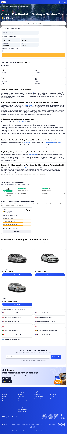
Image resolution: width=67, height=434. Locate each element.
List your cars (5, 402)
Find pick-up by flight (15, 28)
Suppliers (4, 398)
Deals (3, 400)
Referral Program (22, 402)
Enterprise (48, 142)
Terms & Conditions (38, 396)
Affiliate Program (22, 405)
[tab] (5, 246)
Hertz (59, 142)
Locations (4, 394)
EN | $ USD (6, 424)
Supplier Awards (6, 405)
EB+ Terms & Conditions (39, 398)
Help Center (53, 394)
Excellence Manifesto (23, 398)
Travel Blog (21, 396)
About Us (20, 394)
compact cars (43, 144)
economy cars (35, 144)
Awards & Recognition (23, 400)
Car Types (4, 396)
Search (35, 55)
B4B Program (21, 407)
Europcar (53, 142)
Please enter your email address (15, 356)
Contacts (52, 396)
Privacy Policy (43, 360)
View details (17, 274)
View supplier (17, 231)
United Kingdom (32, 92)
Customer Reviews (22, 409)
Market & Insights (22, 411)
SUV (50, 144)
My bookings (53, 398)
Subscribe (57, 356)
